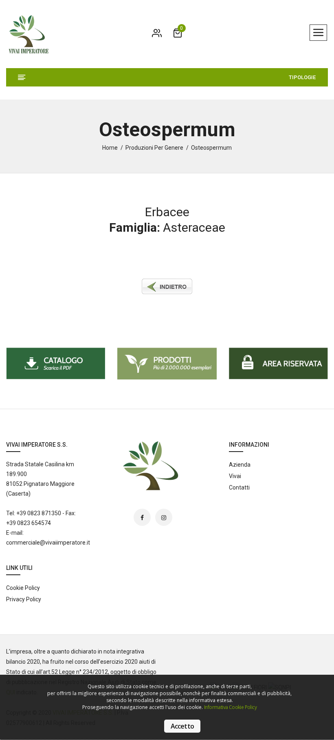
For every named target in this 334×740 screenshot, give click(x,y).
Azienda (239, 464)
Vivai (235, 476)
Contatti (239, 487)
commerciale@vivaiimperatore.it (48, 542)
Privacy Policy (23, 599)
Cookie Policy (23, 588)
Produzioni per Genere (154, 147)
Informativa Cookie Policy (230, 707)
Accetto (182, 726)
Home (110, 147)
